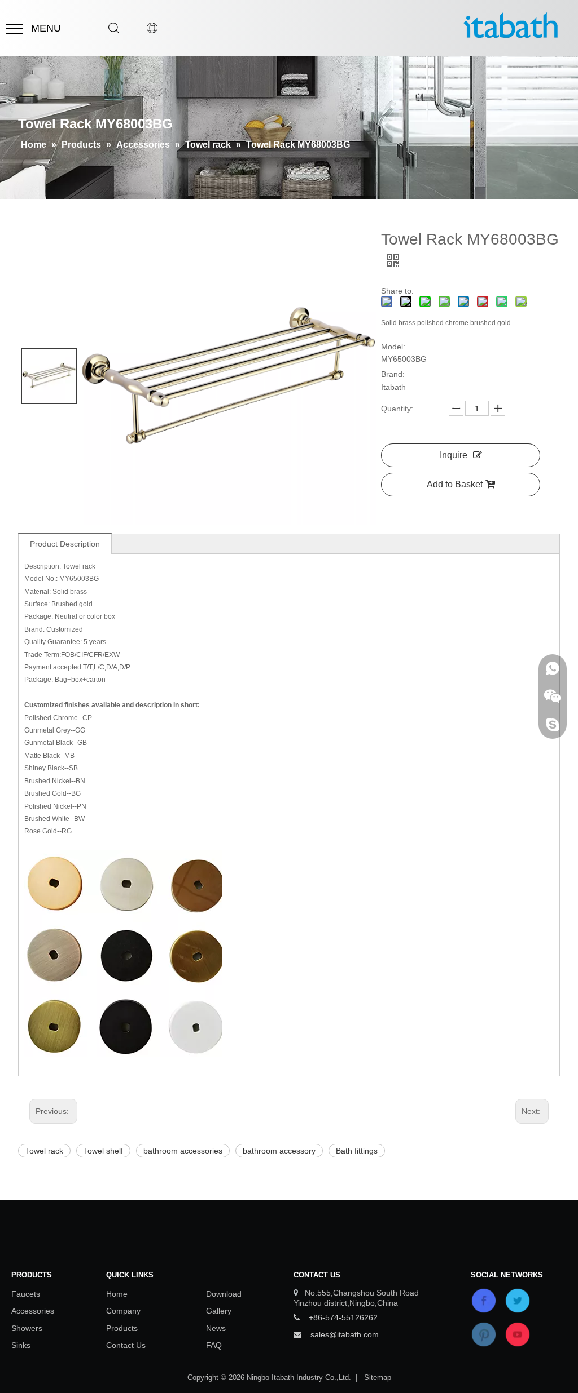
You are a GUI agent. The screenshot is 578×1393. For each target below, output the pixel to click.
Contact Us (126, 1345)
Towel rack (44, 1150)
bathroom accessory (279, 1150)
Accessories (32, 1310)
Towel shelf (103, 1150)
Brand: (393, 374)
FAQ (214, 1345)
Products (122, 1328)
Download (224, 1293)
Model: (393, 346)
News (216, 1328)
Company (123, 1310)
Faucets (25, 1293)
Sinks (20, 1345)
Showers (26, 1328)
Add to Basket (455, 484)
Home (117, 1293)
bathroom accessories (182, 1150)
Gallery (218, 1310)
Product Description (65, 543)
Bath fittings (357, 1150)
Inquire (453, 455)
